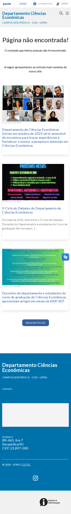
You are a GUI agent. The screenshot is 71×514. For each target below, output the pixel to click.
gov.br (7, 3)
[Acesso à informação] (50, 502)
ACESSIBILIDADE (45, 4)
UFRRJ (23, 3)
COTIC (26, 464)
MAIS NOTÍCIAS (35, 322)
